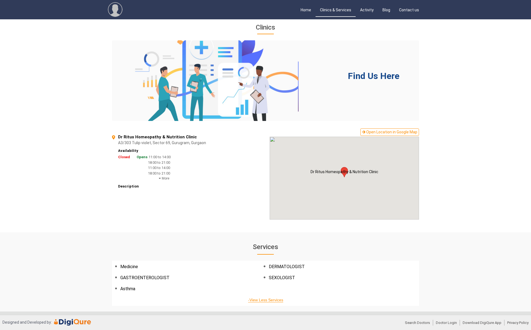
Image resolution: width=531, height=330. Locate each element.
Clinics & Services (335, 10)
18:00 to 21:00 (159, 162)
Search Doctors (417, 323)
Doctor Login (446, 323)
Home (306, 10)
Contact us (409, 10)
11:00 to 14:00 (160, 157)
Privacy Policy (518, 323)
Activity (367, 10)
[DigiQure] (72, 324)
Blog (386, 10)
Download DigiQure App (482, 323)
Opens (142, 157)
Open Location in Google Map (391, 132)
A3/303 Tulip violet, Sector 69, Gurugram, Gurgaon (172, 143)
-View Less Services (265, 300)
